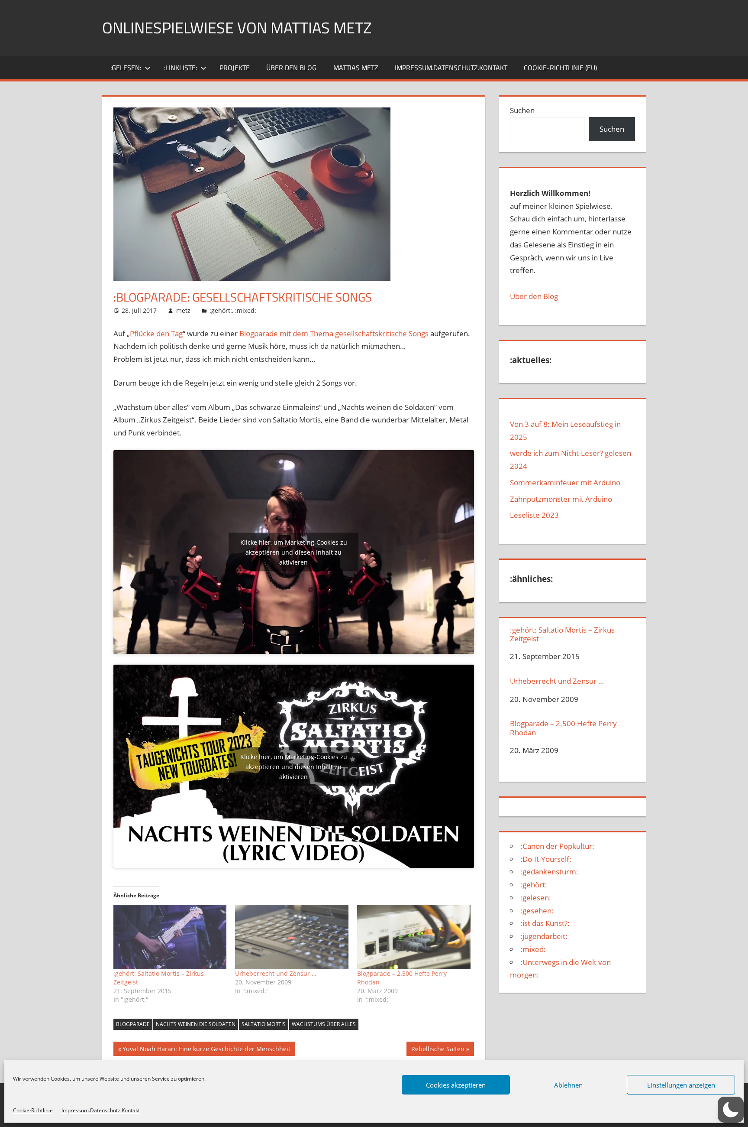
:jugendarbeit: (543, 936)
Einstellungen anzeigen (681, 1085)
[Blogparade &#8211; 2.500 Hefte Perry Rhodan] (414, 937)
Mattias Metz (355, 67)
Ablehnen (568, 1085)
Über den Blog (534, 296)
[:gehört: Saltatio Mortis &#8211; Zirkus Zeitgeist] (170, 937)
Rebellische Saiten (437, 1050)
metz (183, 310)
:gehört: (221, 310)
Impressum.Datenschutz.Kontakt (100, 1110)
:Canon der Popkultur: (557, 846)
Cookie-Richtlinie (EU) (560, 67)
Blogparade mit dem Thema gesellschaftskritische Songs (334, 333)
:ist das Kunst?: (545, 923)
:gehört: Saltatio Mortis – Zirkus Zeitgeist (562, 634)
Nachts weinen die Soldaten (195, 1024)
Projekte (234, 67)
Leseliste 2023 (534, 515)
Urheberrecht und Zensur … (275, 973)
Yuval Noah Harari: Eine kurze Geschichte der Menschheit (206, 1050)
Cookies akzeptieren (456, 1085)
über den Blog (291, 67)
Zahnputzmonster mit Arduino (561, 499)
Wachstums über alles (324, 1024)
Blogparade (133, 1024)
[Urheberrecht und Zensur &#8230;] (291, 937)
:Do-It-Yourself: (545, 859)
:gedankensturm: (549, 872)
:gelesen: (125, 67)
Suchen (522, 110)
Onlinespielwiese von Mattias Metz (236, 27)
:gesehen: (537, 911)
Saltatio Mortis (264, 1024)
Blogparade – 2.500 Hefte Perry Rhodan (563, 728)
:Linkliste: (180, 67)
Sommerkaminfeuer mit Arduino (565, 482)
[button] (731, 1110)
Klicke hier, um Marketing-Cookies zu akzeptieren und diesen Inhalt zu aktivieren (293, 552)
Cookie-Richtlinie (33, 1110)
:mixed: (245, 310)
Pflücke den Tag (156, 333)
